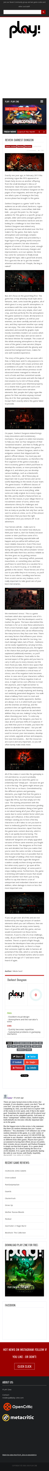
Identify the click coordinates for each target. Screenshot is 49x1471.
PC (8, 1046)
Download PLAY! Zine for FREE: (21, 1245)
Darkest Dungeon (24, 1043)
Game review (19, 109)
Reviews (33, 109)
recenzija (21, 1050)
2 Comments (31, 150)
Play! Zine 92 (37, 1046)
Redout (8, 1219)
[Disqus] (24, 1124)
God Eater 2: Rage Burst (15, 1226)
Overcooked (10, 1177)
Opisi (40, 1043)
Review (27, 109)
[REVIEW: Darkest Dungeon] (24, 162)
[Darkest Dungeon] (16, 995)
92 (16, 1043)
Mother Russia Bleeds (14, 1212)
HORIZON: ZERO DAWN (15, 1171)
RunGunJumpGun (12, 1184)
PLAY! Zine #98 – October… (19, 1287)
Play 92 (20, 1046)
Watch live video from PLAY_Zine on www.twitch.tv (19, 1455)
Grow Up (9, 1205)
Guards (8, 1191)
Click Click (24, 1366)
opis (34, 1043)
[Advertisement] (24, 70)
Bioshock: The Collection (15, 1232)
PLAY (13, 1046)
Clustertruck (10, 1198)
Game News (10, 109)
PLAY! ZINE (27, 1046)
